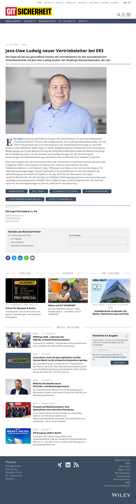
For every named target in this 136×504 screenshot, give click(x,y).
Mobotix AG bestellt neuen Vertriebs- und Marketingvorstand (51, 385)
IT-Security (67, 21)
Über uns (124, 469)
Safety (83, 21)
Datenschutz (121, 479)
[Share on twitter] (14, 258)
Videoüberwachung (97, 191)
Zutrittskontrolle (61, 199)
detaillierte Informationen (22, 245)
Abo (128, 463)
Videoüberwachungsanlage (25, 199)
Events (115, 2)
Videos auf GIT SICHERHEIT (62, 305)
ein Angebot (16, 239)
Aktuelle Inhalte (54, 2)
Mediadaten (122, 473)
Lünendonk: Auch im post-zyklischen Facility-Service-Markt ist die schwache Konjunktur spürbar (60, 359)
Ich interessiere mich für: (19, 235)
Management (13, 21)
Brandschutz (47, 21)
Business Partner (99, 2)
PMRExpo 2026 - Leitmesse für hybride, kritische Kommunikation (51, 338)
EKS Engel (38, 191)
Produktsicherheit (117, 485)
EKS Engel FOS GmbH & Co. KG (21, 211)
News (39, 2)
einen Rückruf (17, 242)
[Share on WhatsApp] (26, 258)
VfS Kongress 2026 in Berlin (47, 432)
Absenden (119, 362)
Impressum (123, 476)
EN (129, 2)
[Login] (123, 14)
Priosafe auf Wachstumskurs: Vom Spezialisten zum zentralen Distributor (53, 408)
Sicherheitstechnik (65, 191)
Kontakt (125, 466)
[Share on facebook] (8, 258)
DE (125, 2)
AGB (128, 482)
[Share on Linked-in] (20, 258)
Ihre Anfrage (74, 235)
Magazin (82, 2)
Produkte (71, 2)
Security (30, 21)
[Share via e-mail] (32, 258)
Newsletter (122, 460)
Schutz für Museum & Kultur (21, 308)
